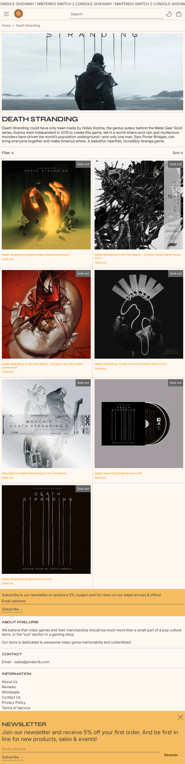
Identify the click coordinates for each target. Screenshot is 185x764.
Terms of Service (16, 708)
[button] (178, 13)
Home (6, 25)
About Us (9, 681)
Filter (6, 152)
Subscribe (10, 609)
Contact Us (11, 697)
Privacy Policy (14, 702)
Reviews (9, 687)
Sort (176, 152)
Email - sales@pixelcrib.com (25, 662)
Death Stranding (28, 25)
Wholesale (10, 692)
